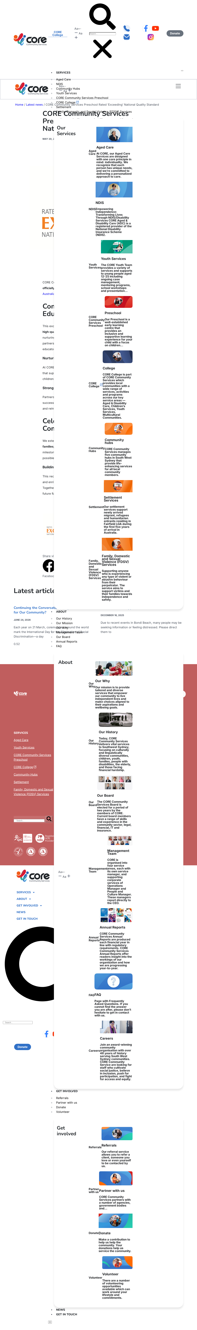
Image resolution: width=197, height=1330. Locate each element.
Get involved (67, 1091)
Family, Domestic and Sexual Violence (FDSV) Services (94, 111)
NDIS (110, 219)
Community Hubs (110, 457)
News (60, 1310)
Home (19, 104)
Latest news (34, 104)
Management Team (69, 632)
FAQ (59, 646)
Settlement (63, 107)
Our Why (62, 627)
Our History (64, 618)
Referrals (62, 1098)
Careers (110, 1058)
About (61, 612)
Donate (61, 1107)
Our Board (63, 637)
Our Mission (64, 623)
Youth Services (66, 93)
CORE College (65, 102)
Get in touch (66, 1314)
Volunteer (63, 1112)
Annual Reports (66, 641)
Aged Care (63, 79)
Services (63, 73)
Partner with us (66, 1102)
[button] (102, 17)
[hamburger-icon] (182, 70)
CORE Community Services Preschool (82, 98)
